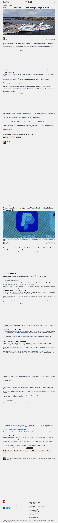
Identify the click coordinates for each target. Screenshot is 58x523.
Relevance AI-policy (33, 510)
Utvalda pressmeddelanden (34, 502)
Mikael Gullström (10, 457)
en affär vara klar (30, 324)
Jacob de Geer (33, 450)
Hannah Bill (9, 141)
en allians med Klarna (43, 351)
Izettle (26, 450)
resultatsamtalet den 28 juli (20, 429)
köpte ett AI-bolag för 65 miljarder (24, 351)
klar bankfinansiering (7, 297)
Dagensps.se (5, 5)
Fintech (10, 205)
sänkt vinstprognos (45, 384)
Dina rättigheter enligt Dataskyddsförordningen (38, 509)
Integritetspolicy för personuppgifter (36, 506)
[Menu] (54, 2)
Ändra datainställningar (33, 517)
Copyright (31, 505)
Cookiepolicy (32, 507)
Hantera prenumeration (33, 500)
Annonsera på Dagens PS (34, 511)
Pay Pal (48, 450)
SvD (11, 129)
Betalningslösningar (7, 450)
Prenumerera (29, 134)
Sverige (12, 137)
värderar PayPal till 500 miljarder (31, 300)
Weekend (10, 5)
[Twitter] (7, 508)
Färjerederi (5, 137)
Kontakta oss (32, 503)
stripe (4, 453)
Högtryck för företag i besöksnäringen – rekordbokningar (21, 131)
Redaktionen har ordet (33, 513)
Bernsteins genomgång (21, 332)
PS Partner (31, 514)
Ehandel (16, 450)
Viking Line (18, 137)
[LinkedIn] (9, 508)
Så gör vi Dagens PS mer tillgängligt (36, 515)
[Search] (52, 2)
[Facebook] (4, 508)
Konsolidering (42, 450)
